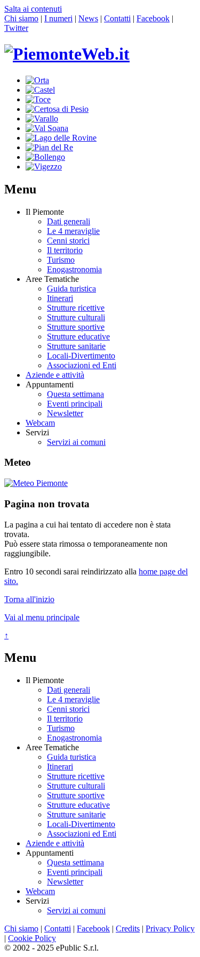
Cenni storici (68, 240)
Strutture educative (78, 336)
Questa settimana (75, 394)
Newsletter (65, 413)
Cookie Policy (32, 938)
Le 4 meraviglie (73, 231)
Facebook (153, 18)
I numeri (58, 18)
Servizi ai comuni (76, 442)
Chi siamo (21, 18)
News (88, 18)
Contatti (117, 18)
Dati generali (68, 221)
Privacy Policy (170, 928)
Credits (128, 928)
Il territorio (65, 250)
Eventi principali (74, 403)
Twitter (16, 28)
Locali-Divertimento (81, 355)
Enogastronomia (74, 269)
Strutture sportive (76, 326)
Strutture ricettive (76, 307)
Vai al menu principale (41, 617)
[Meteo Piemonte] (36, 483)
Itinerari (60, 298)
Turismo (61, 259)
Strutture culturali (76, 317)
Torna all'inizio (29, 599)
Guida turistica (71, 288)
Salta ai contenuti (33, 8)
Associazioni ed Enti (81, 365)
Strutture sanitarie (76, 346)
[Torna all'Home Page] (67, 53)
